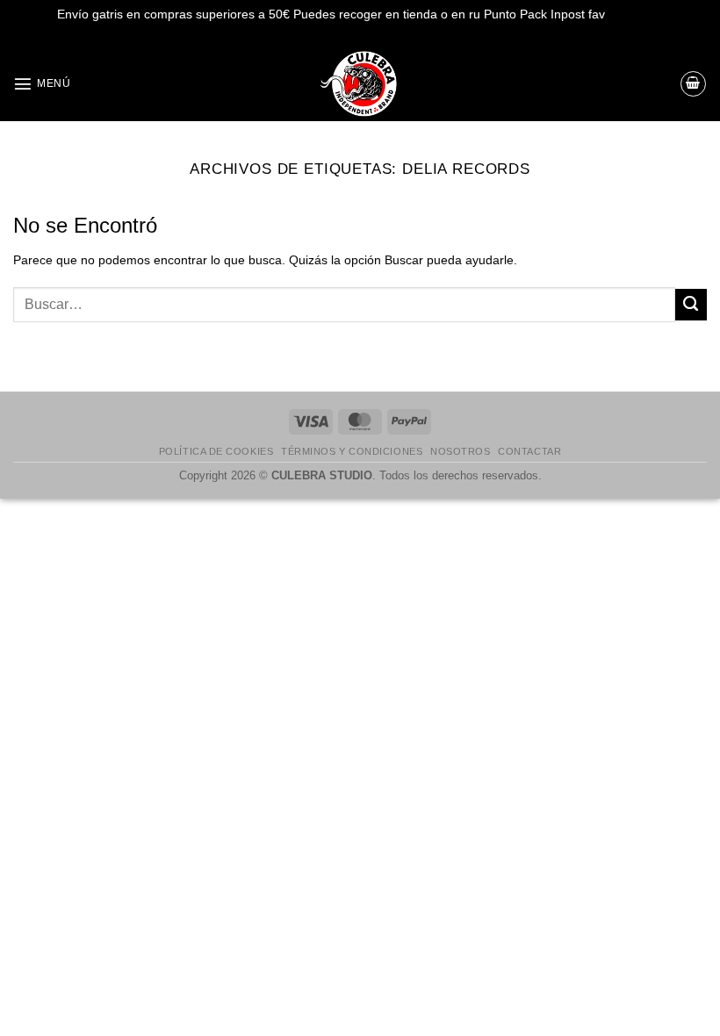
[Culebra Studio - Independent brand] (360, 84)
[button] (41, 83)
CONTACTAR (529, 451)
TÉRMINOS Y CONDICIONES (351, 451)
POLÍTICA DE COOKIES (216, 451)
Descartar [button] (635, 14)
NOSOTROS (460, 451)
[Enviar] (691, 304)
